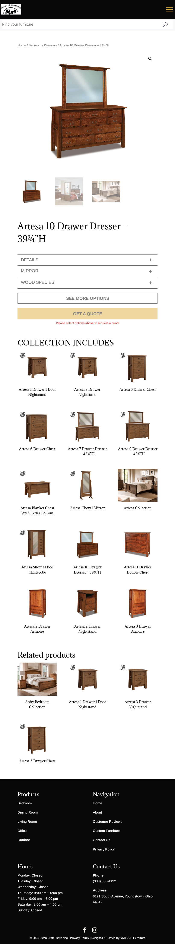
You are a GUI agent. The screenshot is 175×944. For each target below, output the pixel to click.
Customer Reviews (107, 821)
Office (22, 831)
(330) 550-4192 (104, 881)
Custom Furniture (106, 831)
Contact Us (101, 840)
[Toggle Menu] (169, 9)
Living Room (27, 821)
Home (22, 45)
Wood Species (37, 282)
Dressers (50, 45)
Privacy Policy (104, 849)
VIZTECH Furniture (132, 938)
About (97, 812)
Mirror (29, 270)
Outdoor (24, 840)
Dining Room (28, 812)
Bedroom (35, 45)
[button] (150, 59)
